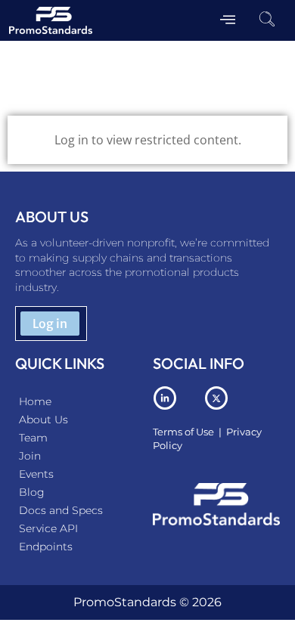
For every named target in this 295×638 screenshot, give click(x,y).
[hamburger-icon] (227, 20)
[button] (267, 20)
